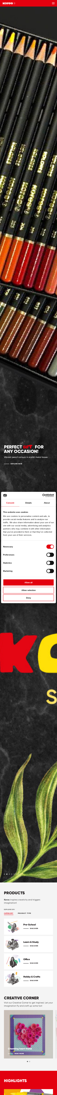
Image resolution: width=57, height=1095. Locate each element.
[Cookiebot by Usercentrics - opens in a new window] (42, 495)
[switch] (50, 555)
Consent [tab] (10, 503)
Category (8, 913)
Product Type (24, 913)
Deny (28, 598)
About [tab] (47, 503)
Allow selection (28, 590)
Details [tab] (28, 503)
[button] (4, 874)
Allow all (28, 582)
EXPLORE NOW (16, 464)
